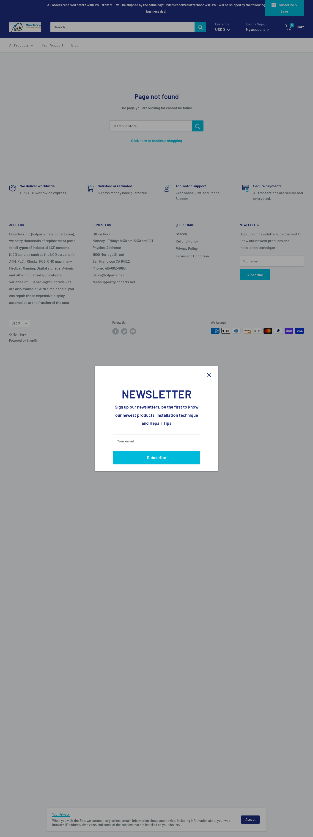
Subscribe (156, 457)
